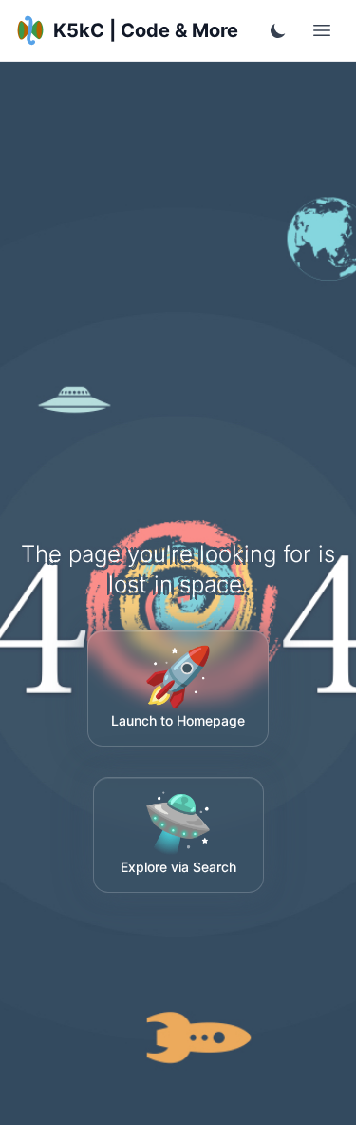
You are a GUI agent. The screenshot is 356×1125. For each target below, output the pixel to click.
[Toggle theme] (278, 30)
